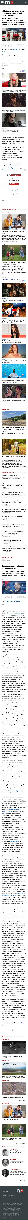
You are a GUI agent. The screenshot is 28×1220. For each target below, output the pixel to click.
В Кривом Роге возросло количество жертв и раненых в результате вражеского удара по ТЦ (12, 533)
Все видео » (22, 1100)
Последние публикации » (9, 209)
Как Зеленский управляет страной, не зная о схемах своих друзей (16, 1162)
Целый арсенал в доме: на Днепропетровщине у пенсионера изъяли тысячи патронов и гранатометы (14, 477)
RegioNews (15, 49)
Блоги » (4, 1146)
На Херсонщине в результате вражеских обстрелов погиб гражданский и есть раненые (13, 485)
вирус (15, 194)
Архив (4, 1197)
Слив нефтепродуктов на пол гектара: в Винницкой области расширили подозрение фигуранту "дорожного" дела (14, 494)
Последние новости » (8, 472)
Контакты (5, 1191)
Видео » (4, 1036)
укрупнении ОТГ (15, 841)
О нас (4, 1189)
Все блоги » (23, 1180)
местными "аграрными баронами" (12, 791)
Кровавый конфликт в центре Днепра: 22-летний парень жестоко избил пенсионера (14, 510)
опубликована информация (13, 613)
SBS (4, 51)
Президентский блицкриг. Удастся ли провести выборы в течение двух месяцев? (12, 502)
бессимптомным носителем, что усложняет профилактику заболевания (11, 167)
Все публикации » (21, 1143)
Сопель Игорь (16, 1030)
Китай (11, 194)
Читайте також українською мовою (21, 45)
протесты (9, 1030)
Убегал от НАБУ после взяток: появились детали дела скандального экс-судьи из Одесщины (14, 518)
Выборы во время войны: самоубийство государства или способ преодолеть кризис (18, 1173)
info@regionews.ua (6, 560)
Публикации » (6, 1103)
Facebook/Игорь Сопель (12, 601)
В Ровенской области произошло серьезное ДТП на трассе (11, 541)
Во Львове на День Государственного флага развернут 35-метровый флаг (13, 525)
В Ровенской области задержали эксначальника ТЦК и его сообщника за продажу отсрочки (13, 548)
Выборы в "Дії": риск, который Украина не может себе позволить (17, 1152)
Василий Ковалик (7, 557)
